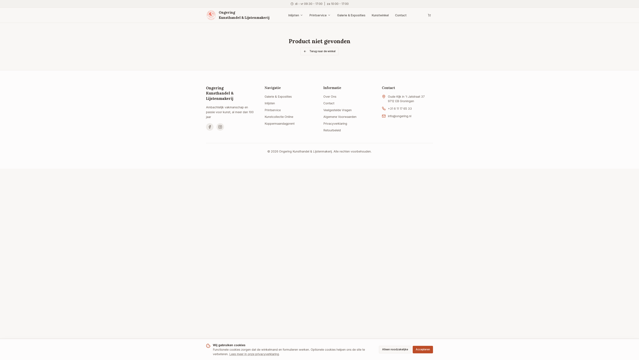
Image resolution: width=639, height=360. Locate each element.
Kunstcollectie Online (279, 116)
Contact (401, 15)
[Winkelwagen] (429, 15)
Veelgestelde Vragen (337, 110)
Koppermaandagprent (280, 123)
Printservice (318, 15)
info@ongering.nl (399, 116)
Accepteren (423, 349)
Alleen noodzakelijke (395, 349)
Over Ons (329, 96)
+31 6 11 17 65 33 (400, 108)
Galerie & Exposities (351, 15)
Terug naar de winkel (322, 51)
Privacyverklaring (335, 123)
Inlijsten (293, 15)
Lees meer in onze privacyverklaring (254, 354)
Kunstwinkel (380, 15)
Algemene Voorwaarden (339, 116)
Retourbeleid (332, 130)
